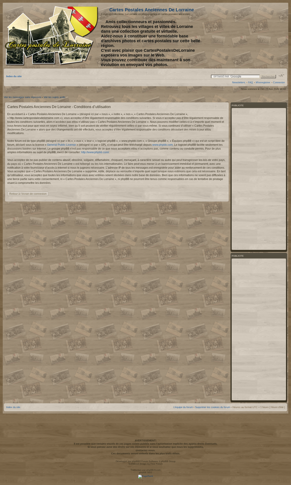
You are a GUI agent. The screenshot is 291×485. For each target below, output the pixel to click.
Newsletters (238, 82)
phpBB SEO (145, 472)
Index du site (14, 76)
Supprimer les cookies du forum (212, 407)
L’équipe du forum (183, 407)
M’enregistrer (263, 82)
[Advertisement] (249, 35)
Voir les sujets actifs (54, 97)
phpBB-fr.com (153, 470)
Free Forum (157, 464)
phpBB (135, 461)
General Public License (61, 144)
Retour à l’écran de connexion (28, 193)
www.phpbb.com (162, 144)
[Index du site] (52, 36)
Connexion (279, 82)
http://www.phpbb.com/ (95, 152)
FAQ (250, 82)
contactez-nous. (145, 450)
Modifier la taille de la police (281, 76)
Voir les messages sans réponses (22, 97)
